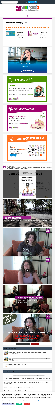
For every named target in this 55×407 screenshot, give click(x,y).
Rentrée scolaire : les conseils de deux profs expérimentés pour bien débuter (27, 352)
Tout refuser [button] (27, 403)
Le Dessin (21, 365)
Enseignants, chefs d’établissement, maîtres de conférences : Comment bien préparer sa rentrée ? (29, 359)
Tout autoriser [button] (19, 403)
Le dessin (16, 365)
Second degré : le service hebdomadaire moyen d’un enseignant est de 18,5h (31, 378)
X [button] (53, 393)
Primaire (16, 353)
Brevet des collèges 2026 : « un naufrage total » (22, 387)
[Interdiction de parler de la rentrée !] (6, 365)
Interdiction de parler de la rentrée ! (17, 364)
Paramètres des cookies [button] (8, 403)
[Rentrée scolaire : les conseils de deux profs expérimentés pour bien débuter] (6, 353)
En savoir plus (27, 70)
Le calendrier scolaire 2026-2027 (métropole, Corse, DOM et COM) (28, 375)
